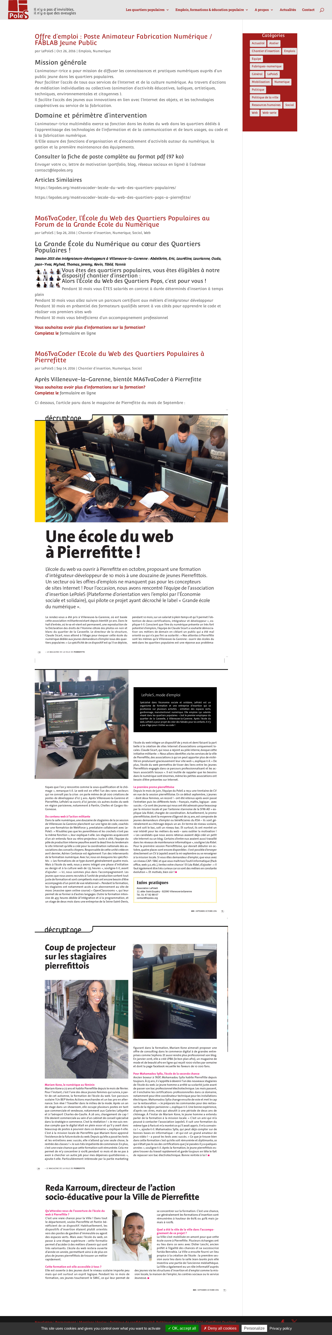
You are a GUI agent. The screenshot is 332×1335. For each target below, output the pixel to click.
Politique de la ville (265, 97)
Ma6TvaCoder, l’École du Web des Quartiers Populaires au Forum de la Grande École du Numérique (122, 221)
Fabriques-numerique (266, 66)
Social (137, 233)
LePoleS (47, 51)
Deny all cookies (221, 1328)
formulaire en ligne (78, 333)
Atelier (274, 43)
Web (147, 233)
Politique (258, 89)
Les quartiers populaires (145, 10)
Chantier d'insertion (94, 233)
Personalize (254, 1328)
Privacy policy (281, 1328)
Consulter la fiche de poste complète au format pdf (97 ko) (109, 156)
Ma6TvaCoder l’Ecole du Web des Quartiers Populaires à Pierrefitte (119, 357)
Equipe (256, 58)
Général (257, 74)
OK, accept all (183, 1328)
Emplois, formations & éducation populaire (209, 10)
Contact (308, 10)
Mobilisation (261, 82)
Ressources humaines (266, 105)
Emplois (85, 51)
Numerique (102, 51)
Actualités (288, 10)
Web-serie (269, 112)
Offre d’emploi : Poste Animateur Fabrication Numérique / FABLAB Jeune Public (123, 39)
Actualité (258, 43)
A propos (262, 10)
